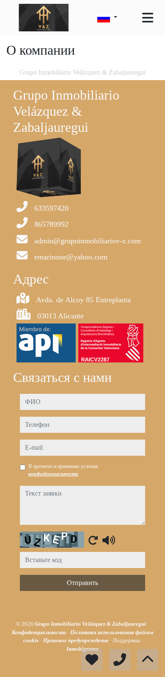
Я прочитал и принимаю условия (63, 470)
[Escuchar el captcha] (109, 540)
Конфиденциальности (39, 632)
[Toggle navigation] (147, 18)
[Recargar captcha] (93, 540)
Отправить (82, 582)
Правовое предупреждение (76, 640)
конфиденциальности (53, 474)
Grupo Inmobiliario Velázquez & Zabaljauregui (91, 624)
